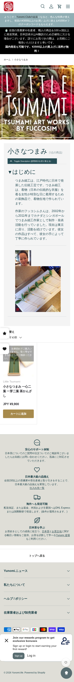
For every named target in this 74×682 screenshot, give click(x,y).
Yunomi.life (17, 672)
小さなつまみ (21, 59)
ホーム (7, 59)
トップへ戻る (37, 555)
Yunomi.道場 (63, 535)
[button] (59, 6)
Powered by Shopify (34, 672)
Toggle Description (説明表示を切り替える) (32, 161)
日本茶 (45, 531)
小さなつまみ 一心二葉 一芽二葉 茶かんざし (17, 391)
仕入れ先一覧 (37, 487)
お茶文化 (57, 531)
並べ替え (9, 331)
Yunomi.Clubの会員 (27, 16)
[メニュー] (68, 6)
